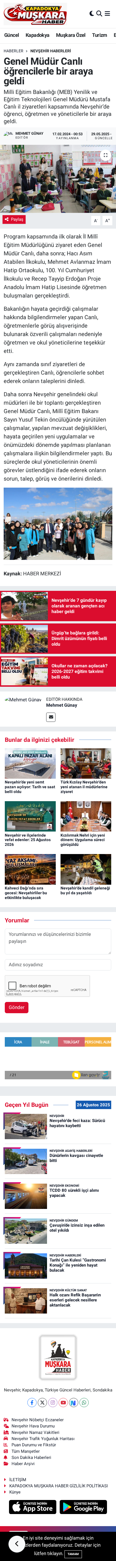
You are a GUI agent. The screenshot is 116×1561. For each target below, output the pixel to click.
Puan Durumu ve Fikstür (34, 1444)
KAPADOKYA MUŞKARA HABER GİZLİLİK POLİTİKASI (58, 1485)
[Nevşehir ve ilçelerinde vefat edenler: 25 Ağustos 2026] (30, 816)
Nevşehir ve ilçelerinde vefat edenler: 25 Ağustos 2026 (28, 840)
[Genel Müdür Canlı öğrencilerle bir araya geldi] (58, 179)
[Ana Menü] (107, 14)
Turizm (99, 35)
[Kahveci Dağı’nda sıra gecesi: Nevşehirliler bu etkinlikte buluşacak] (30, 869)
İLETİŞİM (17, 1479)
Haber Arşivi (23, 1463)
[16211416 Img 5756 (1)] (58, 523)
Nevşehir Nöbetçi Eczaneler (38, 1419)
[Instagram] (52, 1402)
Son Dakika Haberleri (31, 1457)
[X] (42, 1402)
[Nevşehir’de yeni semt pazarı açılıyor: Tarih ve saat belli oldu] (30, 763)
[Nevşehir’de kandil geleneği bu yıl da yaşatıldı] (86, 869)
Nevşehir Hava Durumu (33, 1426)
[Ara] (99, 14)
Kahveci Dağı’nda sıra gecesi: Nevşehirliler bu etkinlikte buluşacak (26, 893)
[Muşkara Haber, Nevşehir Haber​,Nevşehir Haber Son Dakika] (35, 14)
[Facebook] (32, 1402)
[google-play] (83, 1508)
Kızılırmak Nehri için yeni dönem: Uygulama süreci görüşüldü (83, 840)
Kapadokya (38, 35)
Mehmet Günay (61, 705)
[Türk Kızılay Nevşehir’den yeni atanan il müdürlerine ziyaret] (86, 763)
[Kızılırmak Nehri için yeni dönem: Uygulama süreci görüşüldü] (86, 816)
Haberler (13, 51)
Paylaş (17, 219)
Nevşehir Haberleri (50, 51)
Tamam (73, 1554)
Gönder (16, 1007)
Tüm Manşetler (26, 1451)
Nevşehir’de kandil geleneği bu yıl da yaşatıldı (85, 890)
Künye (15, 1492)
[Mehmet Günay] (23, 699)
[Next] (73, 1402)
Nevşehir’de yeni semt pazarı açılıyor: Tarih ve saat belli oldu (30, 787)
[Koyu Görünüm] (92, 14)
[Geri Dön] (16, 1544)
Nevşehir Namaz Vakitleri (35, 1432)
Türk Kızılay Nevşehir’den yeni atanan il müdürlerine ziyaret (84, 787)
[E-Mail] (50, 717)
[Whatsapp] (84, 1402)
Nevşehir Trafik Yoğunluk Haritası (43, 1438)
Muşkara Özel (71, 35)
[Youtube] (63, 1402)
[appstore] (33, 1508)
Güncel (11, 35)
